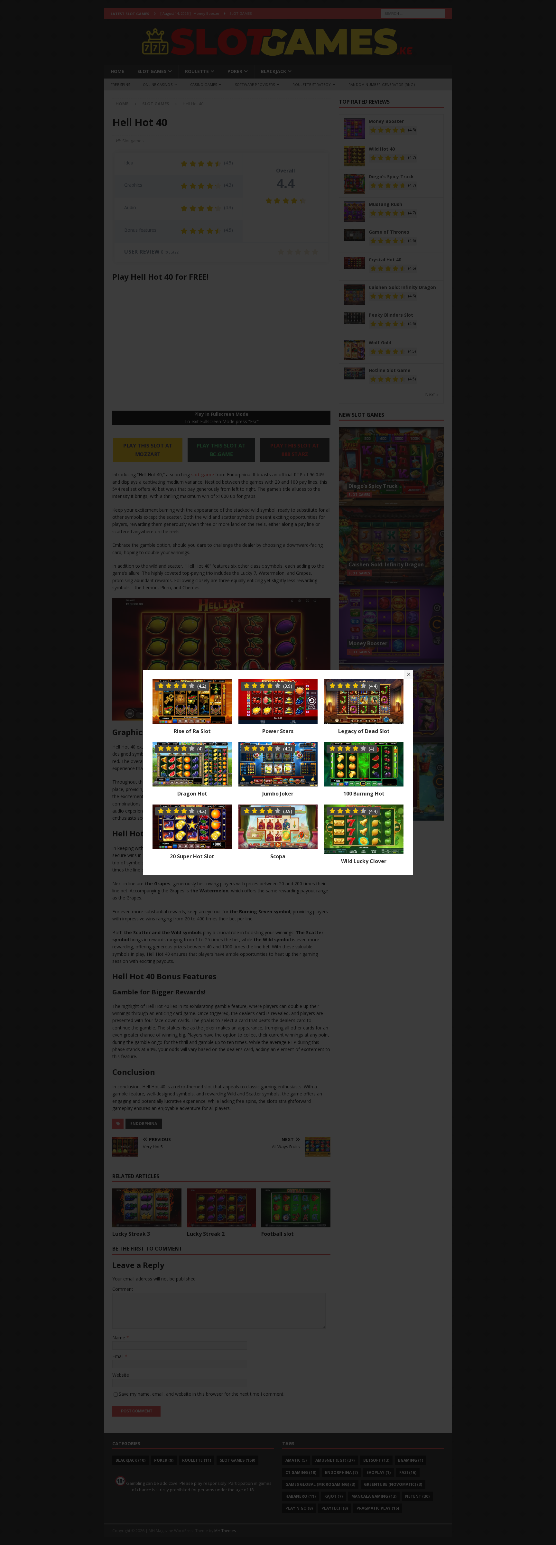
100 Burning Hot (364, 793)
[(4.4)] (363, 720)
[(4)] (192, 783)
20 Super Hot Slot (192, 856)
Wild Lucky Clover (363, 861)
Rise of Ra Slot (192, 731)
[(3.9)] (278, 720)
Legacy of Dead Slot (364, 731)
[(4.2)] (192, 720)
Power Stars (277, 731)
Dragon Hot (192, 793)
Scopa (277, 856)
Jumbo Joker (277, 793)
